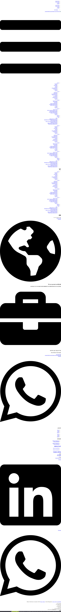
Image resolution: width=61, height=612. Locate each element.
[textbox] (30, 217)
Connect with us (57, 451)
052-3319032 (59, 455)
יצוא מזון (56, 87)
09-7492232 (59, 454)
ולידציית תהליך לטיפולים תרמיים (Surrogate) (50, 119)
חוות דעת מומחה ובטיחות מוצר (52, 166)
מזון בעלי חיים (55, 131)
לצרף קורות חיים (58, 609)
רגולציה (58, 125)
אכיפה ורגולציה (55, 143)
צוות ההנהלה (57, 6)
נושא (60, 607)
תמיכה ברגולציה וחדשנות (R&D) (52, 123)
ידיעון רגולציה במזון (54, 130)
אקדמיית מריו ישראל (56, 448)
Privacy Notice (42, 601)
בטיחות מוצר (55, 93)
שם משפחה (59, 604)
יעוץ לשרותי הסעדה (54, 136)
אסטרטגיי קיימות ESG (54, 155)
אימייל (60, 605)
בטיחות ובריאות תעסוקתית (53, 104)
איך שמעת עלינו (58, 608)
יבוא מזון (56, 84)
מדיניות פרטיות (14, 611)
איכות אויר (55, 102)
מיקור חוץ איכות (54, 97)
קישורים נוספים (57, 446)
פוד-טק (56, 86)
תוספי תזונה (55, 85)
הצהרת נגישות (54, 601)
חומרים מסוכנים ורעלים (53, 103)
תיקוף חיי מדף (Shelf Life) (53, 161)
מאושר (17, 611)
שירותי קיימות (55, 109)
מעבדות (58, 3)
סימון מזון (56, 83)
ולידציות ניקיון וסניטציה (54, 122)
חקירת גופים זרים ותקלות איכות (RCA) (51, 121)
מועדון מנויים (57, 1)
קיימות (58, 108)
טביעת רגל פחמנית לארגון (53, 111)
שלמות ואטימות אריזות (54, 120)
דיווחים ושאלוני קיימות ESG (53, 154)
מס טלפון (59, 606)
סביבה (58, 142)
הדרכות (56, 90)
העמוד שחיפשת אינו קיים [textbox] (57, 217)
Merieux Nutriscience (56, 440)
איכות (58, 91)
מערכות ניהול (55, 101)
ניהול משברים (55, 96)
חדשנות (58, 115)
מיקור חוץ (55, 89)
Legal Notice (59, 601)
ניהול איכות (55, 92)
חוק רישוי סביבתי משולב (53, 105)
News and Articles (56, 441)
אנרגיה (56, 148)
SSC (58, 117)
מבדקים (56, 95)
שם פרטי (59, 603)
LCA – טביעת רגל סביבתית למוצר (52, 110)
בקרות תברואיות (54, 137)
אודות (58, 2)
